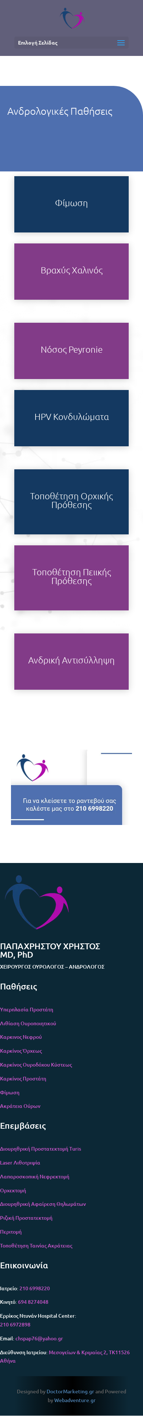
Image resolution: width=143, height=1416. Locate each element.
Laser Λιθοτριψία (20, 1162)
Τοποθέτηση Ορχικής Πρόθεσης (71, 500)
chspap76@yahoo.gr (39, 1338)
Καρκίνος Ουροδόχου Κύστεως (36, 1064)
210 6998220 (34, 1288)
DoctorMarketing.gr (70, 1391)
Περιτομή (11, 1231)
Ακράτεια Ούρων (20, 1105)
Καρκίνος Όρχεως (21, 1050)
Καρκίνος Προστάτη (23, 1078)
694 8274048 (33, 1301)
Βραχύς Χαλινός (72, 269)
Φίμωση (71, 202)
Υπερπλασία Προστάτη (26, 1009)
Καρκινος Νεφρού (21, 1036)
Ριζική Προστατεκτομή (26, 1217)
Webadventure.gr (75, 1400)
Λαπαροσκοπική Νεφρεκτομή (34, 1176)
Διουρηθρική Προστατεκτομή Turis (40, 1148)
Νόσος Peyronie (72, 349)
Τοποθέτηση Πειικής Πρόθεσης (71, 576)
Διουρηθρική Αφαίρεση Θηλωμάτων (43, 1203)
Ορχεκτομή (13, 1190)
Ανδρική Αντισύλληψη (71, 659)
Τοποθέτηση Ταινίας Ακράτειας (36, 1245)
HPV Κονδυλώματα (71, 416)
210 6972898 (15, 1324)
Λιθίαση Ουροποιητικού (28, 1023)
